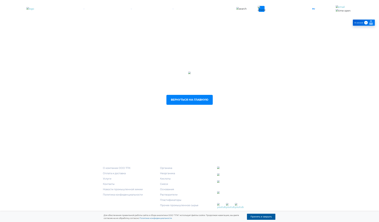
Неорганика (167, 173)
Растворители (169, 194)
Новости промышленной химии (123, 189)
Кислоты (165, 178)
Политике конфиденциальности (155, 218)
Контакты (209, 8)
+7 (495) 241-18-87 (282, 9)
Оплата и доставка (114, 173)
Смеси (164, 184)
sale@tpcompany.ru (354, 7)
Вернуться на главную (189, 99)
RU (313, 9)
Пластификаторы (170, 200)
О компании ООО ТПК (116, 168)
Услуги (165, 8)
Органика (166, 168)
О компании (73, 8)
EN (319, 9)
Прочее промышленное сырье (179, 205)
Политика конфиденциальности (123, 194)
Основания (167, 189)
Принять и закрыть (261, 216)
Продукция (121, 8)
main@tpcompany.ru (247, 182)
